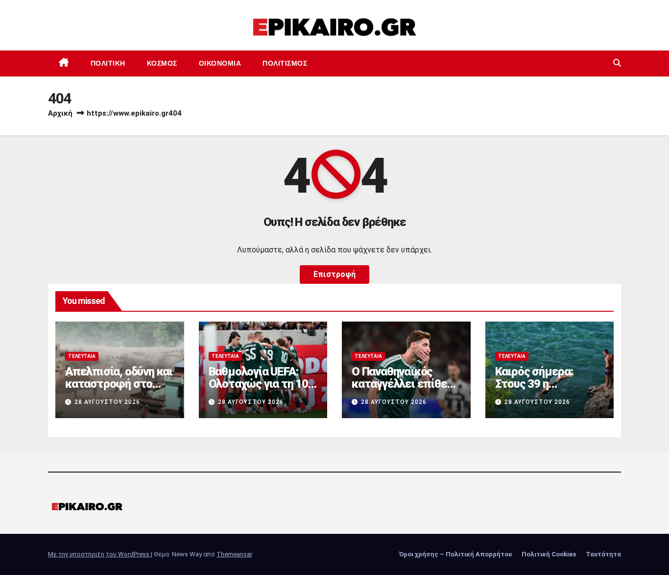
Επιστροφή (334, 274)
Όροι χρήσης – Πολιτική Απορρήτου (455, 554)
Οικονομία (220, 63)
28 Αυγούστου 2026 (107, 402)
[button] (617, 63)
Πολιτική (108, 63)
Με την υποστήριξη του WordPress (99, 554)
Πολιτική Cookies (549, 554)
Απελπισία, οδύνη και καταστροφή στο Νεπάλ (118, 384)
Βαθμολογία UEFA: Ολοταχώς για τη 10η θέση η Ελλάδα (261, 384)
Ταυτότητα (603, 554)
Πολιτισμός (285, 63)
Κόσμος (162, 63)
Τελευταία (82, 356)
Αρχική (60, 113)
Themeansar (234, 554)
